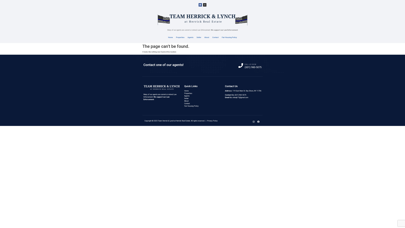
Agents (190, 37)
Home (170, 37)
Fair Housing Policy (229, 37)
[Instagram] (204, 5)
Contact (215, 37)
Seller (199, 37)
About (206, 37)
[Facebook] (200, 5)
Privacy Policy (212, 121)
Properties (180, 37)
